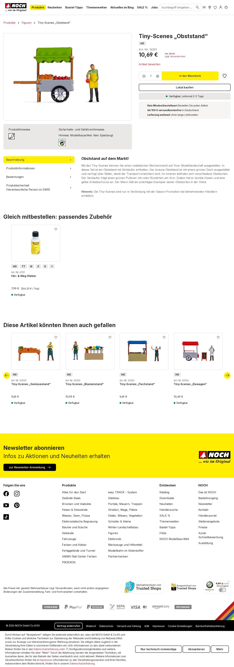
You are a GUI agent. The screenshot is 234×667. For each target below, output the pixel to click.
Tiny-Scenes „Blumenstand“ (84, 384)
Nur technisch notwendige (158, 649)
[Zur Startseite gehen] (16, 7)
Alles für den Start (74, 492)
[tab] (39, 159)
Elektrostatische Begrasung (79, 521)
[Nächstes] (227, 375)
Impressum (159, 626)
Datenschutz (106, 626)
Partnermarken (118, 556)
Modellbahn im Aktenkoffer (126, 550)
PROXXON (69, 562)
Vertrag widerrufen (68, 625)
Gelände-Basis (71, 498)
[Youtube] (6, 505)
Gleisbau (113, 498)
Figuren (113, 533)
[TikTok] (6, 517)
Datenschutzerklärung (82, 663)
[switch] (222, 590)
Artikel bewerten (149, 64)
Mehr (219, 649)
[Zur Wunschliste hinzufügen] (56, 229)
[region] (67, 77)
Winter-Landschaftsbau (123, 527)
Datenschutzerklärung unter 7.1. (51, 649)
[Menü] (228, 582)
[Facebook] (6, 493)
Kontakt (203, 509)
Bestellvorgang (208, 498)
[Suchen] (197, 7)
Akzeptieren (196, 649)
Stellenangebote (208, 521)
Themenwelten (169, 521)
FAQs (162, 533)
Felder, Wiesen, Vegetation (125, 515)
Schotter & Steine (119, 521)
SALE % (164, 515)
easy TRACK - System (122, 492)
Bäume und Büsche (75, 527)
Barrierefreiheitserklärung (210, 626)
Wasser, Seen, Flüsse (76, 515)
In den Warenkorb (190, 75)
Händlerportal (207, 515)
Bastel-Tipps (167, 527)
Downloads (166, 498)
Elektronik (114, 539)
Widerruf (91, 626)
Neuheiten (166, 504)
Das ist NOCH (207, 492)
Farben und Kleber (74, 544)
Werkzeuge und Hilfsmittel (125, 544)
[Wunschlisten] (215, 7)
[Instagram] (17, 493)
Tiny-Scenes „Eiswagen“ (190, 384)
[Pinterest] (17, 505)
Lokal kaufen (184, 87)
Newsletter (205, 504)
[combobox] (176, 7)
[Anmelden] (220, 7)
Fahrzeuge (69, 539)
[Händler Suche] (209, 7)
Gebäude (68, 533)
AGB (146, 626)
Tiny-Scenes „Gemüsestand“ (31, 384)
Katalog (164, 492)
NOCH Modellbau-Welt (174, 539)
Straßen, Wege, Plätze (122, 509)
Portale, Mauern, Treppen (125, 504)
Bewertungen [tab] (15, 177)
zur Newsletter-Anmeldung (27, 467)
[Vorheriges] (6, 375)
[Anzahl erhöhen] (159, 75)
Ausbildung (205, 543)
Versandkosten (177, 56)
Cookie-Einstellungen (180, 626)
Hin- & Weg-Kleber (23, 276)
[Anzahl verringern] (143, 75)
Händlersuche (168, 509)
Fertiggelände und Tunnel (78, 550)
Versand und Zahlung (129, 626)
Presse (202, 527)
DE (204, 7)
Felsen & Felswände (75, 509)
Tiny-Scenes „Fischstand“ (137, 384)
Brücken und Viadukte (76, 504)
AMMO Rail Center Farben (79, 556)
